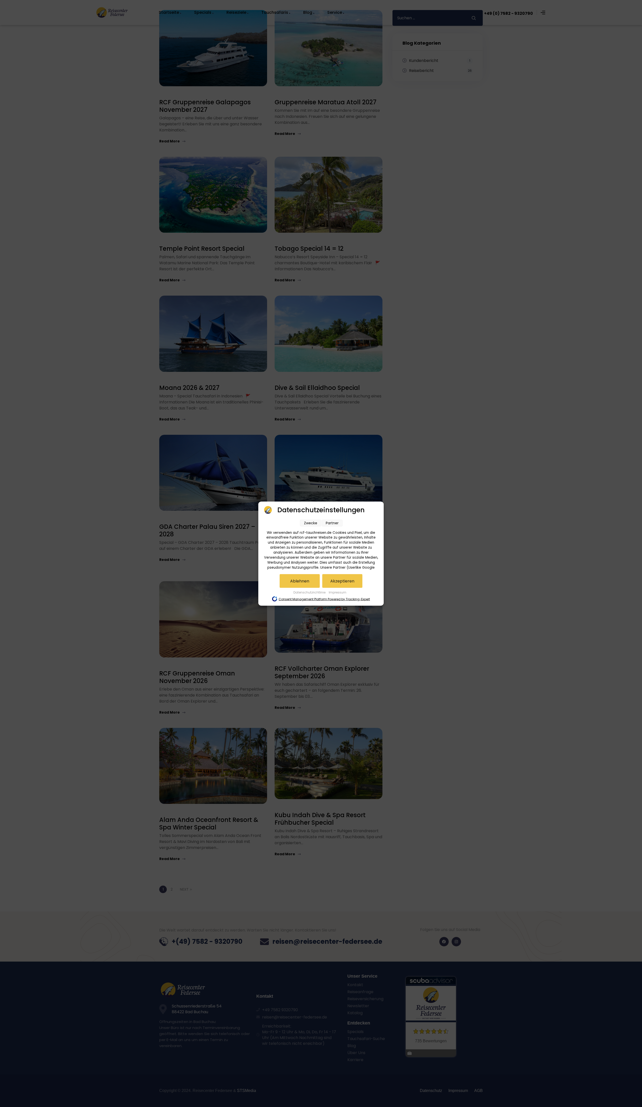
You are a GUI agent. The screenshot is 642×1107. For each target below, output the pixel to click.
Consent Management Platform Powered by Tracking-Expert (324, 599)
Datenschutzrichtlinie (309, 592)
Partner (332, 522)
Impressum (337, 592)
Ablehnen (299, 581)
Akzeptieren (342, 581)
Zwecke (310, 522)
